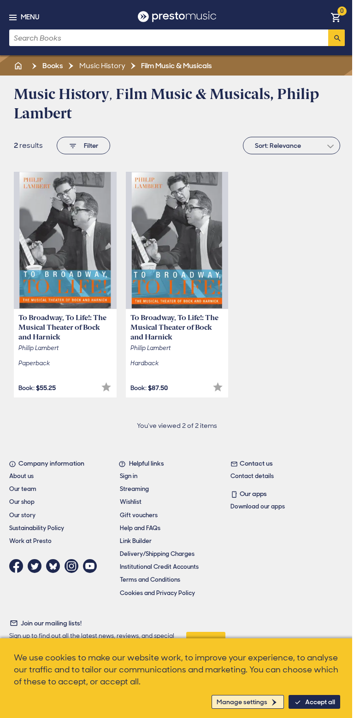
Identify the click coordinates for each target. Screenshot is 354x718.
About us (21, 476)
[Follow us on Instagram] (74, 566)
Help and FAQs (140, 528)
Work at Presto (30, 541)
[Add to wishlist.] (106, 387)
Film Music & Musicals (176, 65)
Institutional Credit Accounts (159, 567)
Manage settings (242, 702)
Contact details (252, 476)
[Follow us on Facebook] (18, 566)
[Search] (336, 37)
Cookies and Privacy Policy (157, 593)
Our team (22, 489)
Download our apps (257, 506)
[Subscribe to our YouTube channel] (92, 566)
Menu (30, 17)
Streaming (134, 489)
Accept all (320, 702)
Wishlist (131, 502)
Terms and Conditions (150, 580)
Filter (91, 145)
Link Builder (136, 541)
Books (52, 65)
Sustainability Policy (36, 528)
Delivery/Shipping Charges (157, 554)
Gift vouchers (139, 515)
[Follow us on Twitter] (37, 566)
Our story (22, 515)
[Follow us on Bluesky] (55, 566)
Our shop (22, 502)
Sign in (128, 476)
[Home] (19, 65)
